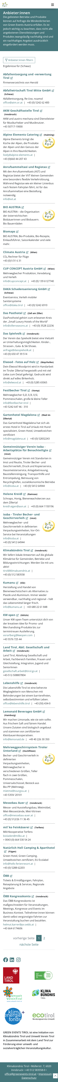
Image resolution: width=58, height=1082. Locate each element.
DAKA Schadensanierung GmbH (25, 289)
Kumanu (9, 582)
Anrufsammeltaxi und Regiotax (25, 167)
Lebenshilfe (11, 683)
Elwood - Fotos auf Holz (19, 362)
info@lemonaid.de (13, 739)
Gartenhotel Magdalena (20, 415)
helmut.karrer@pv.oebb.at (18, 924)
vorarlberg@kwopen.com (17, 635)
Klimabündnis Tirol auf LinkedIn (14, 959)
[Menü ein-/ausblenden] (52, 4)
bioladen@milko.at (14, 836)
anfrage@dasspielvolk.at (17, 350)
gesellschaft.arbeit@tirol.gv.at (20, 671)
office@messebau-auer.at (18, 815)
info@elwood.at (12, 382)
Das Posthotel (12, 313)
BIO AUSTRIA (12, 207)
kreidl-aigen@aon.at (14, 506)
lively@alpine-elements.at (18, 155)
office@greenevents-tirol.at (20, 1074)
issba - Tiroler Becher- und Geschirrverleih (21, 516)
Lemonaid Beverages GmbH (22, 711)
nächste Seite (29, 944)
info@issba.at (11, 486)
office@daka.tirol (13, 305)
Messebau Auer (14, 803)
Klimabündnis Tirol (16, 550)
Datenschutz (29, 1078)
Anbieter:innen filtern (20, 60)
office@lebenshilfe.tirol (16, 703)
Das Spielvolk (12, 333)
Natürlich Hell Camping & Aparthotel (29, 848)
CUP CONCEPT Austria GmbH (23, 268)
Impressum (45, 1074)
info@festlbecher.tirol (15, 403)
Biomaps (9, 231)
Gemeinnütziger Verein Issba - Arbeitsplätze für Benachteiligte (25, 448)
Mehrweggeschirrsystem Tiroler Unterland (25, 749)
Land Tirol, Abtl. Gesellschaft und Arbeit (26, 649)
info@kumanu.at (12, 607)
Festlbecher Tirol (15, 390)
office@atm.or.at (13, 102)
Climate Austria (14, 252)
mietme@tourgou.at (15, 791)
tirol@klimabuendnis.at (16, 570)
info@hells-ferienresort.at (18, 863)
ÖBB (6, 876)
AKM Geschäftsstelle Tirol (21, 110)
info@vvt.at (9, 199)
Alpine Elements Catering (21, 134)
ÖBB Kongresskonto (17, 896)
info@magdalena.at (14, 438)
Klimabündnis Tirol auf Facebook (5, 960)
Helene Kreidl (12, 494)
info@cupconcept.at (14, 281)
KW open (9, 615)
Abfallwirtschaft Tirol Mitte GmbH (27, 90)
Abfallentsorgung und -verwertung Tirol (27, 76)
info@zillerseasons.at (15, 325)
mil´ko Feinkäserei (16, 827)
